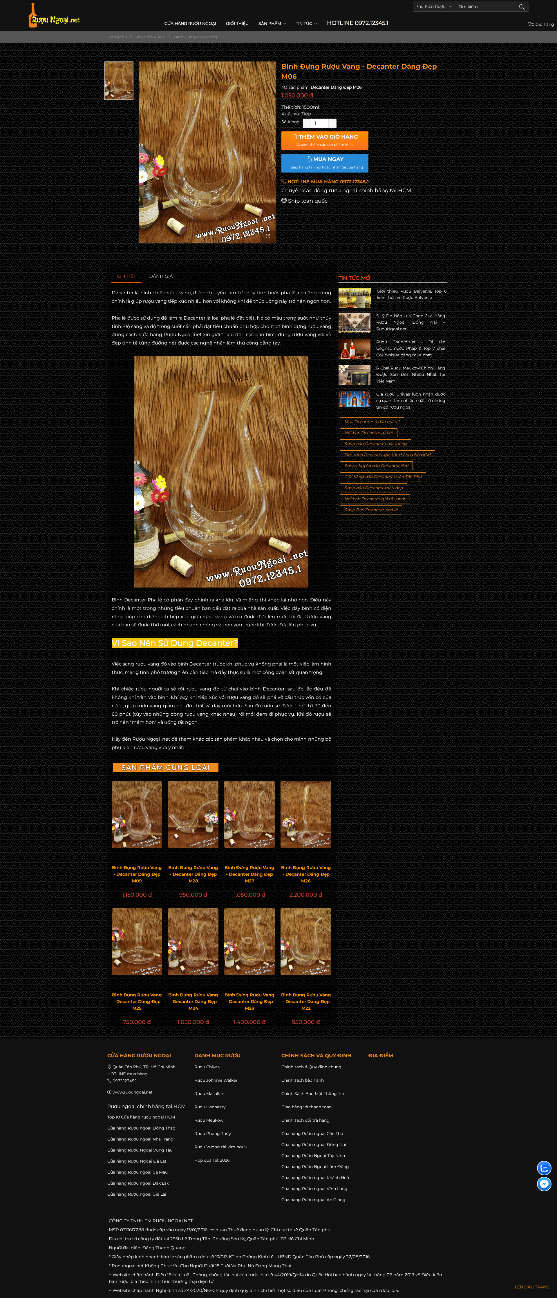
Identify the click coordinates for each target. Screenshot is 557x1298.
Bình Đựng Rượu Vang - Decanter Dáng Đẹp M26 (306, 874)
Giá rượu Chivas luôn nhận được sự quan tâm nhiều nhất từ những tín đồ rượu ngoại (410, 400)
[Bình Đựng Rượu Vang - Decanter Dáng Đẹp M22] (306, 941)
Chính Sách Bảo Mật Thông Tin (312, 1093)
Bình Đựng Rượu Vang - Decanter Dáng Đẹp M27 (249, 874)
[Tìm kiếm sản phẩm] (522, 6)
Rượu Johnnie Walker (216, 1080)
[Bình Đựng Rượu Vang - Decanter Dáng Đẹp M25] (137, 941)
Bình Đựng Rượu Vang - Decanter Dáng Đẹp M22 (306, 1001)
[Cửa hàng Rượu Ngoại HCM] (54, 15)
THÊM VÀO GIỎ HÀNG (327, 140)
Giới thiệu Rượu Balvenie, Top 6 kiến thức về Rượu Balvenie (412, 294)
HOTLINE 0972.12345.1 (357, 23)
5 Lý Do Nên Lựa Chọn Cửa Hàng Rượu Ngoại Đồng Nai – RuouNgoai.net (410, 322)
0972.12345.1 (125, 1080)
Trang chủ (117, 37)
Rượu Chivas (207, 1066)
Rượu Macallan (209, 1093)
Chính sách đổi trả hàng (305, 1120)
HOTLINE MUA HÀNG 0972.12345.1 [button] (327, 181)
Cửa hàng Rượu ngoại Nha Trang (140, 1139)
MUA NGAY (326, 162)
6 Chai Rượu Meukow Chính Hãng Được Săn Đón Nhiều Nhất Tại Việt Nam (410, 374)
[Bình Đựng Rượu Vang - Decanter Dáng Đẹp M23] (249, 941)
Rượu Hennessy (210, 1107)
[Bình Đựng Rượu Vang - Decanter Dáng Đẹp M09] (137, 814)
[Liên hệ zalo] (544, 1168)
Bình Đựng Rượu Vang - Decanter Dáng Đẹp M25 (137, 1001)
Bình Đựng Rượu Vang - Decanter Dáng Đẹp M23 (249, 1001)
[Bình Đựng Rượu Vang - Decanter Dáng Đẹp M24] (193, 941)
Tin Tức (304, 23)
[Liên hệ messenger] (544, 1184)
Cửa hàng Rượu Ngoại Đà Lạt (137, 1161)
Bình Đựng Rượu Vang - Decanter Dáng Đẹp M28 (193, 874)
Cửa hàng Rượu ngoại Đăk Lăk (138, 1183)
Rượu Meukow (208, 1120)
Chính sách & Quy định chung (311, 1066)
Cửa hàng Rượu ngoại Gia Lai (136, 1194)
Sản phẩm (270, 23)
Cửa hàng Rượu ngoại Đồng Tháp (141, 1128)
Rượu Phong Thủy (212, 1133)
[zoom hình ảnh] (268, 237)
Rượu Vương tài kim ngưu (220, 1147)
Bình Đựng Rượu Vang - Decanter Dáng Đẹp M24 (193, 1001)
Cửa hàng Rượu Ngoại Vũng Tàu (140, 1150)
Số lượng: (291, 121)
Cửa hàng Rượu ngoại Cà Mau (137, 1172)
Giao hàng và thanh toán (306, 1107)
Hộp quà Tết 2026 (212, 1160)
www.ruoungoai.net (133, 1092)
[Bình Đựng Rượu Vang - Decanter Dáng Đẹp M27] (249, 814)
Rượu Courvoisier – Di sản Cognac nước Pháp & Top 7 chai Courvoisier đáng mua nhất (410, 348)
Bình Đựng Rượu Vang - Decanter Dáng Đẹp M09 (137, 874)
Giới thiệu (237, 23)
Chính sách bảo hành (302, 1080)
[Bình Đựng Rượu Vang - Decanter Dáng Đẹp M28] (193, 814)
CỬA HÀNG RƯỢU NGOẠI (190, 23)
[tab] (126, 276)
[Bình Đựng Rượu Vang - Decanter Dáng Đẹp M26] (306, 814)
